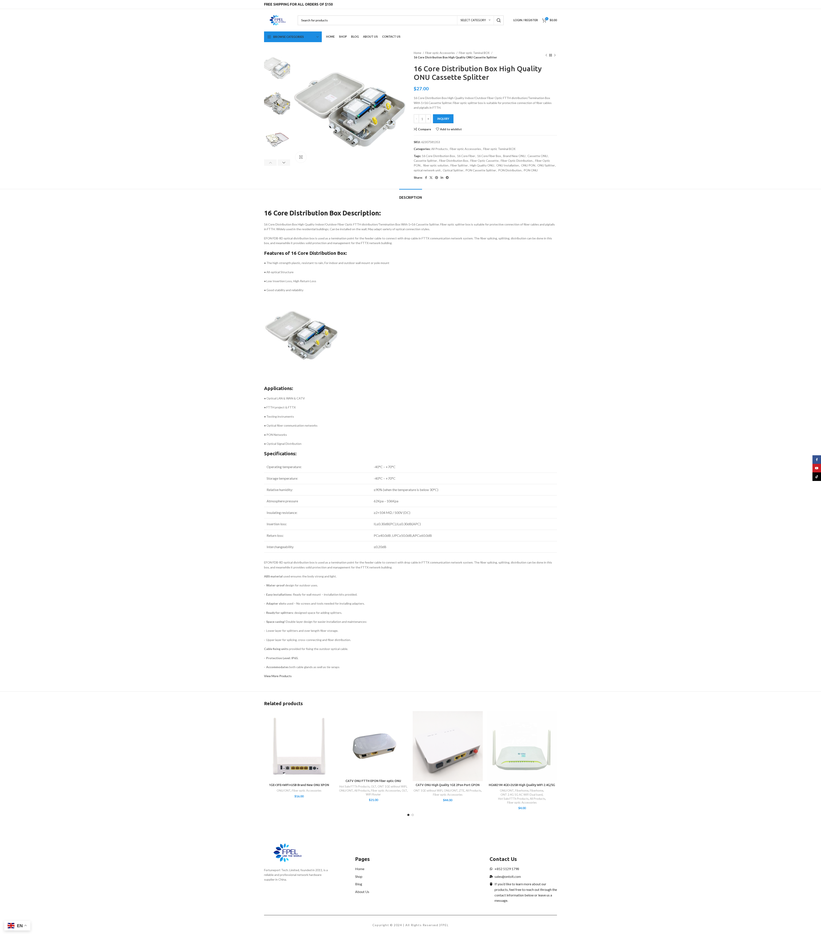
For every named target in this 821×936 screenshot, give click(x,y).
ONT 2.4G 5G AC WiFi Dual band (522, 794)
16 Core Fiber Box (489, 156)
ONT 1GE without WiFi (392, 786)
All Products (439, 149)
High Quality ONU (482, 165)
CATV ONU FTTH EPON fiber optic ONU (373, 781)
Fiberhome (522, 790)
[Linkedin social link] (441, 177)
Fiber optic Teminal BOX (474, 53)
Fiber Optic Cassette (484, 160)
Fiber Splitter (459, 165)
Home (418, 53)
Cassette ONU (537, 156)
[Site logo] (277, 20)
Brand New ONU (514, 156)
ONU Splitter (546, 165)
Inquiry (443, 118)
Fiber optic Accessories (440, 53)
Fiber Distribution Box (453, 160)
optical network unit (427, 170)
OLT (373, 786)
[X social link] (431, 177)
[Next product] (555, 55)
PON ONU (531, 170)
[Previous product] (546, 55)
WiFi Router (373, 794)
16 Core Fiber (466, 156)
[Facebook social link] (426, 177)
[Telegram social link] (447, 177)
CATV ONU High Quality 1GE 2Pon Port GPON (448, 785)
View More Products (278, 676)
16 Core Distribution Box (438, 156)
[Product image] (299, 746)
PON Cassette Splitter (480, 170)
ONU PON (528, 165)
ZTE (461, 790)
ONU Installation (507, 165)
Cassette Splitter (425, 160)
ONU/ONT (284, 790)
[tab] (410, 195)
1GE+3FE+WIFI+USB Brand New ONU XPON (299, 785)
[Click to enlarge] (300, 157)
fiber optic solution (435, 165)
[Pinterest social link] (436, 177)
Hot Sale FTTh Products (354, 786)
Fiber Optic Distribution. (517, 160)
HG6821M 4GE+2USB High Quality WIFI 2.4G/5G (522, 785)
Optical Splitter (453, 170)
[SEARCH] (499, 20)
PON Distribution (509, 170)
